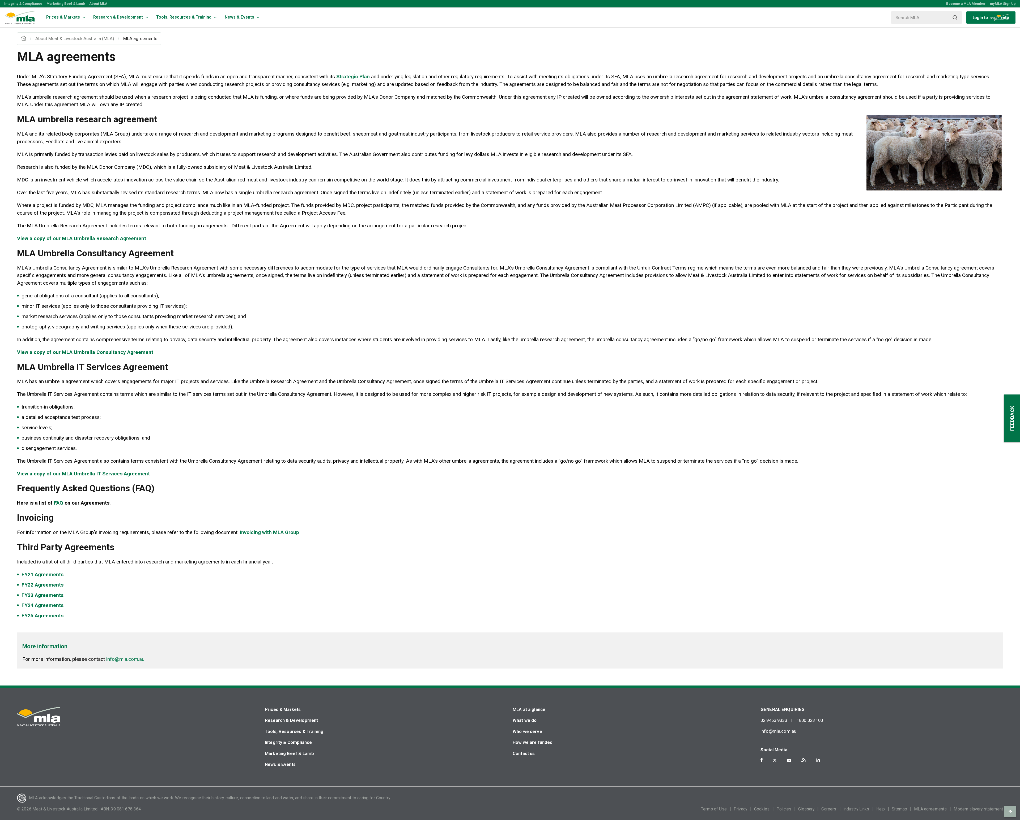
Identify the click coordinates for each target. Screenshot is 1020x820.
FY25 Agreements (42, 616)
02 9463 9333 (773, 720)
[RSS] (803, 760)
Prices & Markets (283, 709)
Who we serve (527, 731)
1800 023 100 (810, 720)
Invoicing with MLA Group (269, 532)
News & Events (280, 764)
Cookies (762, 809)
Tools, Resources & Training (294, 731)
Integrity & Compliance (23, 4)
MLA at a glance (529, 709)
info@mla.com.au (125, 659)
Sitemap (899, 809)
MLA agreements (930, 809)
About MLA (98, 4)
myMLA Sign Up (1003, 4)
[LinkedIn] (818, 760)
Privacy (740, 809)
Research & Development (291, 720)
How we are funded (533, 742)
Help (880, 809)
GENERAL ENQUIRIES (782, 709)
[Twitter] (775, 760)
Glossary (806, 809)
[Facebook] (761, 760)
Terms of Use (714, 809)
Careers (828, 809)
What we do (525, 720)
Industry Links (856, 809)
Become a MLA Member (966, 4)
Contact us (524, 753)
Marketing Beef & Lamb (65, 4)
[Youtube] (789, 760)
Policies (783, 809)
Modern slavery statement (978, 809)
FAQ (58, 503)
